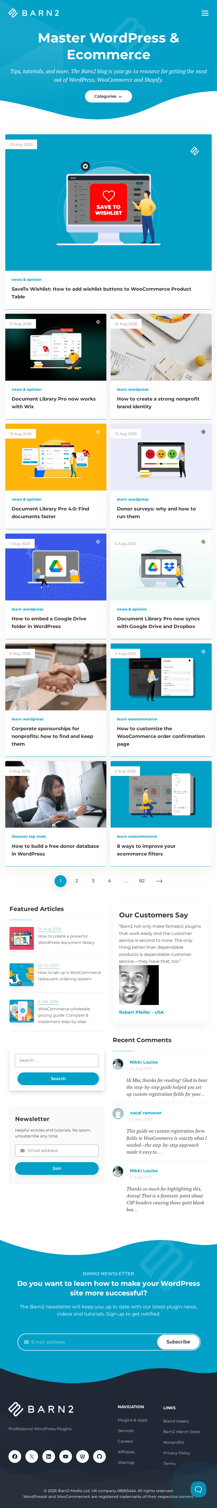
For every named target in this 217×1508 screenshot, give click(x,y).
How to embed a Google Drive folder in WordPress (168, 1173)
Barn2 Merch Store (181, 1431)
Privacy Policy (176, 1452)
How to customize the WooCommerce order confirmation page (161, 736)
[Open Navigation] (205, 13)
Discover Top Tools (29, 836)
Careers (125, 1441)
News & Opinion (27, 279)
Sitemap (126, 1462)
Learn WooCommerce (137, 719)
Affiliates (126, 1451)
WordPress (82, 1456)
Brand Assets (176, 1421)
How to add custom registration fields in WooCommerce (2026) (168, 1065)
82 (142, 880)
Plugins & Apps (132, 1420)
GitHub (99, 1456)
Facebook (14, 1456)
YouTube (65, 1456)
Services (126, 1430)
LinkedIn (48, 1456)
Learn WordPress (132, 389)
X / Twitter (31, 1456)
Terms (169, 1463)
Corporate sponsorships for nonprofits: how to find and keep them (52, 736)
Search (58, 1078)
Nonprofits (173, 1442)
